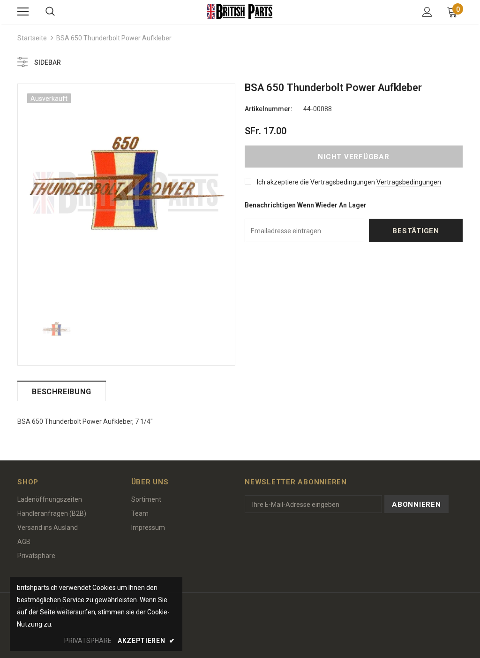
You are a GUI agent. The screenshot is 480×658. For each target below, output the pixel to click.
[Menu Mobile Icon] (23, 11)
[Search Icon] (50, 11)
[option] (126, 193)
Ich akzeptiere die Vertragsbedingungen (316, 182)
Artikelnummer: (268, 109)
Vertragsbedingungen (408, 182)
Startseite (32, 38)
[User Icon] (427, 12)
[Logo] (240, 11)
